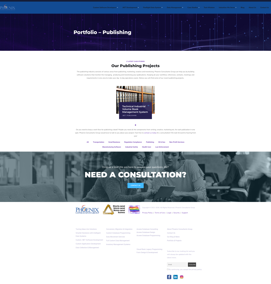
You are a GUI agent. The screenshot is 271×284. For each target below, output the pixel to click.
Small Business (114, 142)
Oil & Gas (161, 142)
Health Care (146, 147)
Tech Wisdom (209, 7)
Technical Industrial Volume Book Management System (135, 109)
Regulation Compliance (133, 142)
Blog (242, 7)
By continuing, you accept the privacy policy (185, 269)
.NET (124, 115)
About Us (252, 7)
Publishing (132, 115)
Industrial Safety (131, 147)
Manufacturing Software (111, 147)
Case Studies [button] (192, 7)
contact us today (150, 133)
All (88, 142)
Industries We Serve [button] (227, 7)
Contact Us (264, 7)
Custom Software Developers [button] (104, 7)
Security (176, 213)
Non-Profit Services (176, 142)
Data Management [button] (174, 7)
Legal (169, 213)
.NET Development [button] (129, 7)
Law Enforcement (162, 147)
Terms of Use (160, 213)
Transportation (98, 142)
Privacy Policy (147, 213)
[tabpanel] (135, 102)
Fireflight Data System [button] (152, 7)
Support (185, 213)
